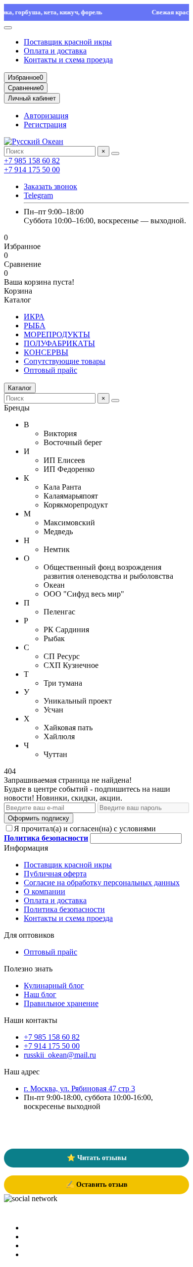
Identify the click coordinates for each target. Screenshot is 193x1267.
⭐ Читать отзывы (97, 1158)
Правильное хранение (61, 1003)
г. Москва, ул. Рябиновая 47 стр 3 (79, 1088)
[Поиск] (115, 153)
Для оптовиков (29, 935)
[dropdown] (8, 27)
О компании (44, 891)
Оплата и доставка (55, 51)
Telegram (38, 195)
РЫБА (35, 325)
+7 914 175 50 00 (32, 169)
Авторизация (46, 115)
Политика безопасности (64, 909)
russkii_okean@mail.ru (60, 1055)
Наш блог (40, 994)
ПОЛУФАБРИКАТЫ (59, 343)
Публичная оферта (55, 873)
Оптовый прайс (50, 370)
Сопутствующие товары (64, 361)
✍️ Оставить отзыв (97, 1184)
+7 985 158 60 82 (32, 160)
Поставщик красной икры (68, 42)
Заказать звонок (50, 186)
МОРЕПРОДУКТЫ (57, 334)
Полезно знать (28, 968)
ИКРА (34, 316)
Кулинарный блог (54, 985)
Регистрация (45, 124)
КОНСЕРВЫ (46, 352)
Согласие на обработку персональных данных (102, 882)
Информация (26, 848)
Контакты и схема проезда (68, 59)
